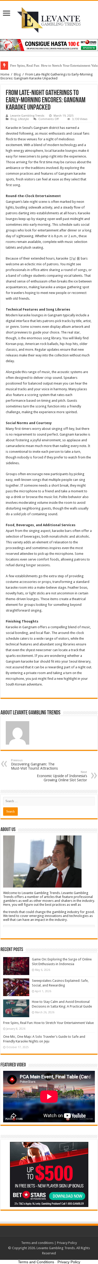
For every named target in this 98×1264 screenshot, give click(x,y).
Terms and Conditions (36, 1262)
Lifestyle (23, 119)
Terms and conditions (37, 1243)
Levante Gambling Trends (27, 115)
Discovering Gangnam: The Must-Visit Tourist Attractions (34, 764)
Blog (17, 74)
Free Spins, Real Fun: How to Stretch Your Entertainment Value (48, 1023)
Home (5, 74)
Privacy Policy (67, 1243)
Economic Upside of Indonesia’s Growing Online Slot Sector (62, 776)
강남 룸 (74, 258)
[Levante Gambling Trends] (49, 19)
